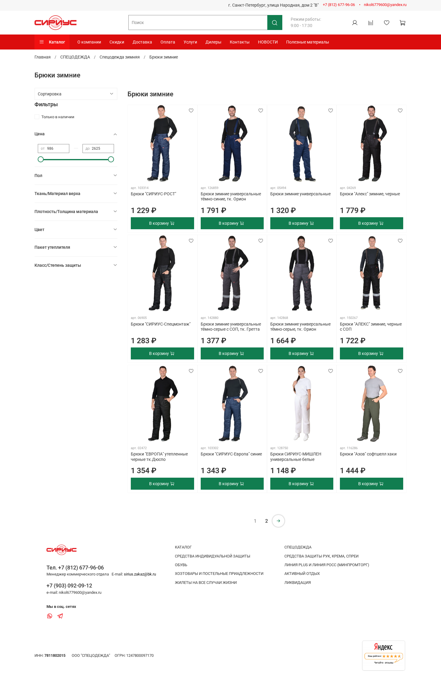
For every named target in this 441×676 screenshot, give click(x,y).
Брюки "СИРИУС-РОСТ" (153, 193)
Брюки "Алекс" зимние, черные (370, 193)
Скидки (117, 42)
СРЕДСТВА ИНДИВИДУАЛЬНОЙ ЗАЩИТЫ (212, 556)
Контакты (240, 42)
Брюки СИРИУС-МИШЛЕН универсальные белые (295, 457)
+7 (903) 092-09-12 (69, 585)
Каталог (57, 42)
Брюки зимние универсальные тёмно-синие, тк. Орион (231, 196)
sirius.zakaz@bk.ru (140, 574)
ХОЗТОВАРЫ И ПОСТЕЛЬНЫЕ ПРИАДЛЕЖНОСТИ (219, 573)
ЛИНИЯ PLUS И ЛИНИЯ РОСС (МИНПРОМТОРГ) (326, 565)
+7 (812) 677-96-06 (339, 4)
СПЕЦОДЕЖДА (75, 57)
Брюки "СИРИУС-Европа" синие (231, 454)
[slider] (40, 159)
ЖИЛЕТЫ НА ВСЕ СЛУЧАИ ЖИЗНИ (206, 582)
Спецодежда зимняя (120, 57)
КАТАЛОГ (183, 547)
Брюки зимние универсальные (300, 193)
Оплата (167, 42)
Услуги (190, 42)
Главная (42, 57)
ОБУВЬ (181, 565)
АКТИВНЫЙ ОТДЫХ (302, 573)
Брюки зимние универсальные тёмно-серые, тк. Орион (300, 327)
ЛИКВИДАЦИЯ (297, 582)
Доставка (142, 42)
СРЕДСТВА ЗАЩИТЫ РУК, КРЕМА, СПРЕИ (321, 556)
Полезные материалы (307, 42)
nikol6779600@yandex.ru (385, 4)
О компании (89, 42)
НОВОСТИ (268, 42)
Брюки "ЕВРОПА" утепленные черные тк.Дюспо (159, 457)
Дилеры (213, 42)
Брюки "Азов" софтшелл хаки (368, 454)
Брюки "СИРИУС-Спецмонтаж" (160, 324)
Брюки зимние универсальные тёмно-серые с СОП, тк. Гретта (231, 327)
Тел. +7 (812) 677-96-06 (75, 567)
